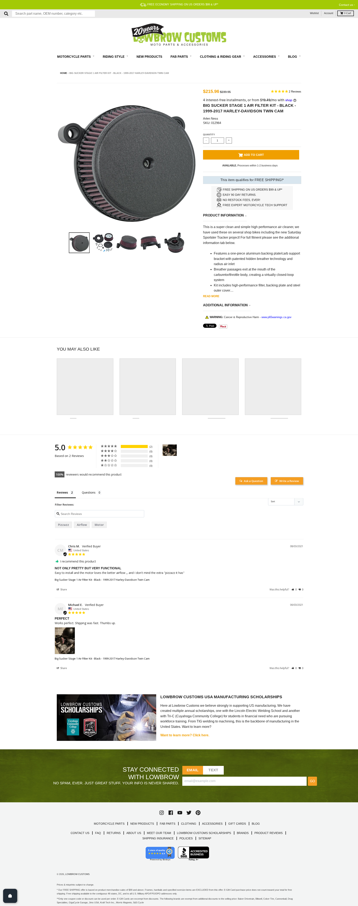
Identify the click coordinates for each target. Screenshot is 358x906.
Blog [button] (293, 56)
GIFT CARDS (237, 823)
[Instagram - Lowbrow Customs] (161, 812)
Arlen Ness (210, 118)
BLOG (256, 823)
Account (328, 13)
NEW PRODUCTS (142, 823)
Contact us (346, 4)
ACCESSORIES (212, 823)
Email (192, 770)
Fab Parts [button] (180, 56)
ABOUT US (133, 833)
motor (99, 525)
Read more (211, 296)
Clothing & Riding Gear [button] (221, 56)
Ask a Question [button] (253, 481)
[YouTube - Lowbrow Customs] (179, 812)
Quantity (209, 134)
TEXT (213, 770)
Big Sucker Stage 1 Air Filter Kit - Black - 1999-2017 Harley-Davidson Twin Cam (102, 580)
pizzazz (63, 525)
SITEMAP (204, 838)
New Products (149, 56)
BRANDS (243, 833)
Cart (347, 13)
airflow (82, 525)
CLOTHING (188, 823)
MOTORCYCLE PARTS (109, 823)
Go (312, 781)
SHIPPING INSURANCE (158, 838)
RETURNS (114, 833)
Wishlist (314, 13)
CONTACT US (80, 833)
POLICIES (186, 838)
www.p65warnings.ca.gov (276, 317)
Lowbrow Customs (77, 874)
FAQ (98, 833)
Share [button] (63, 589)
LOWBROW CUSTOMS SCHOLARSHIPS (204, 833)
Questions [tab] (89, 492)
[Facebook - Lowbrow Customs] (170, 812)
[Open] (10, 896)
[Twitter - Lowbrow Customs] (188, 812)
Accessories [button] (265, 56)
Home (63, 73)
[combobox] (53, 14)
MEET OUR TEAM (159, 833)
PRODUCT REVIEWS (268, 833)
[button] (294, 589)
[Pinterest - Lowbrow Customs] (198, 812)
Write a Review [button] (289, 481)
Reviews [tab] (62, 492)
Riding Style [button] (114, 56)
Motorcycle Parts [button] (74, 56)
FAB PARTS (167, 823)
